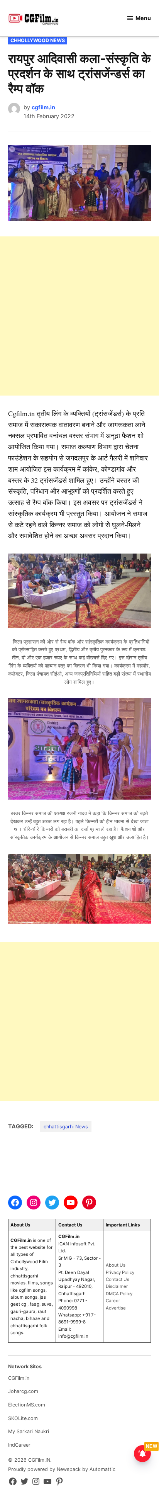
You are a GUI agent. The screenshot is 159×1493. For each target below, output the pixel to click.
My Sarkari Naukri (28, 1431)
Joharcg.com (23, 1391)
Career (113, 1300)
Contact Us (117, 1279)
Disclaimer (117, 1286)
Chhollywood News (37, 40)
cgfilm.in (43, 107)
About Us (115, 1265)
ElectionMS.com (26, 1405)
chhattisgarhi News (66, 1127)
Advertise (116, 1308)
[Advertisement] (79, 316)
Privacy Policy (120, 1272)
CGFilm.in (18, 1378)
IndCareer (19, 1445)
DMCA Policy (119, 1293)
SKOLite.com (23, 1418)
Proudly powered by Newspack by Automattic (61, 1469)
